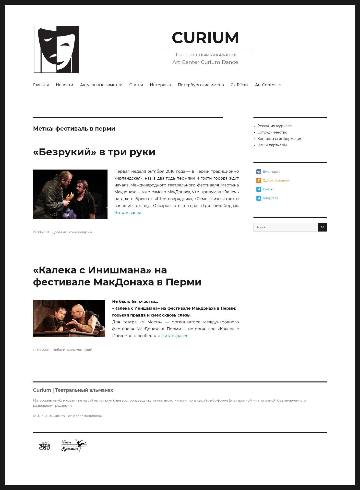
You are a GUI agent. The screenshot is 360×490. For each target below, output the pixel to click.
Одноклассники (276, 180)
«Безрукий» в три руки (94, 152)
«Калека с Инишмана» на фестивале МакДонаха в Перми (117, 276)
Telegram (270, 198)
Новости (64, 85)
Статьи (136, 85)
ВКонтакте (271, 171)
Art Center (265, 85)
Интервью (160, 85)
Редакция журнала (274, 126)
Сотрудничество (272, 132)
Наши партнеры (272, 145)
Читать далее (127, 212)
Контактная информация (279, 139)
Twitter (268, 189)
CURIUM (205, 37)
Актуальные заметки (101, 85)
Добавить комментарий (72, 232)
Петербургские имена (201, 85)
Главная (41, 85)
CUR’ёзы (239, 85)
